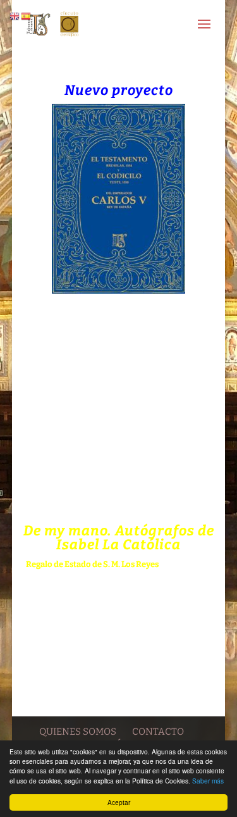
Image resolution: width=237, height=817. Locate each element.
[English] (15, 15)
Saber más (208, 780)
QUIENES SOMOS (77, 731)
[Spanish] (26, 15)
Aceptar (118, 802)
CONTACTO (158, 731)
